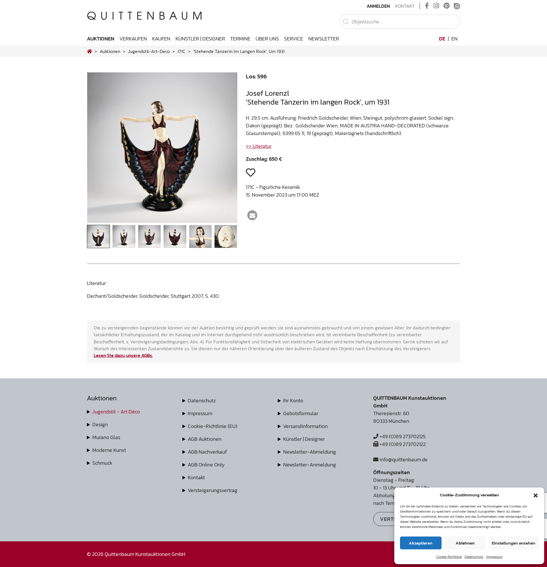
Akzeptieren (420, 543)
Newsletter (323, 38)
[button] (535, 495)
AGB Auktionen (204, 439)
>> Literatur (259, 146)
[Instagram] (436, 6)
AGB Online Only (206, 464)
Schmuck (102, 463)
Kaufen (161, 38)
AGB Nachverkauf (207, 452)
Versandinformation (305, 426)
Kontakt (405, 6)
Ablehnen (465, 543)
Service (293, 38)
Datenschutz (474, 556)
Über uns (267, 38)
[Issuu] (457, 6)
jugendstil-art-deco (149, 51)
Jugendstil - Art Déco (116, 411)
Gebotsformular (300, 413)
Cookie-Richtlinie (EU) (212, 426)
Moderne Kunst (109, 450)
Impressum (494, 556)
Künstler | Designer (200, 38)
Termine (240, 38)
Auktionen (100, 38)
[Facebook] (427, 6)
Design (100, 424)
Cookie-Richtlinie (449, 556)
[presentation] (100, 149)
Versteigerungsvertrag (212, 490)
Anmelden (378, 6)
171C (181, 51)
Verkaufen (133, 38)
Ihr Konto (293, 400)
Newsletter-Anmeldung (309, 464)
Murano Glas (106, 437)
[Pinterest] (447, 6)
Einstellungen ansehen (513, 543)
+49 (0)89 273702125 (402, 436)
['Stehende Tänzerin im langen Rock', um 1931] (162, 221)
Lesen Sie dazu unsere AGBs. (123, 355)
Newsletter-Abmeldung (309, 452)
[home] (89, 51)
